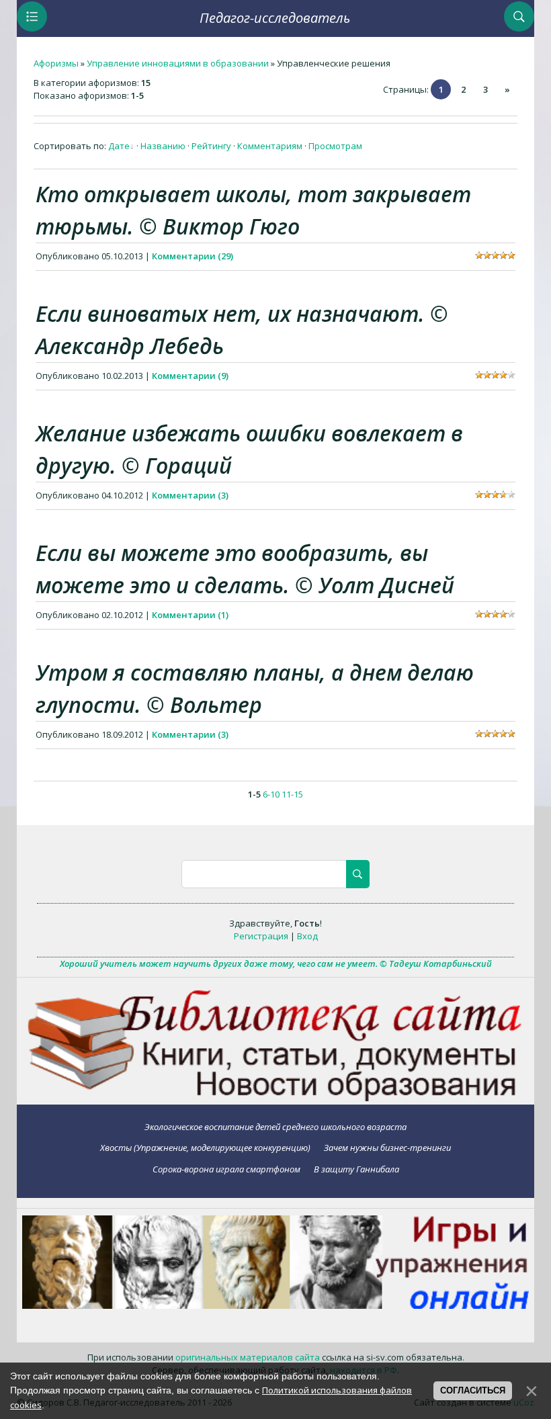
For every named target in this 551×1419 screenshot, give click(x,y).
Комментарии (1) (190, 615)
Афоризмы (56, 63)
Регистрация (261, 936)
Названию (162, 146)
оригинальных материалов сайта (247, 1357)
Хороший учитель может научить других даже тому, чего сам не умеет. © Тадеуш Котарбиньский (276, 963)
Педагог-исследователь (275, 18)
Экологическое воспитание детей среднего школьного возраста (275, 1127)
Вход (307, 936)
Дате (119, 146)
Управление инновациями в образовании (178, 63)
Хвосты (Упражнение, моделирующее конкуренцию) (205, 1148)
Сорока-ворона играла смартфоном (226, 1168)
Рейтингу (211, 146)
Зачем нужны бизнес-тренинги (387, 1148)
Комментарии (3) (190, 495)
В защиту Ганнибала (356, 1168)
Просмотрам (335, 146)
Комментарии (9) (190, 376)
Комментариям (269, 146)
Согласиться (472, 1390)
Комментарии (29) (192, 256)
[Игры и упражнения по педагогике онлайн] (275, 1305)
